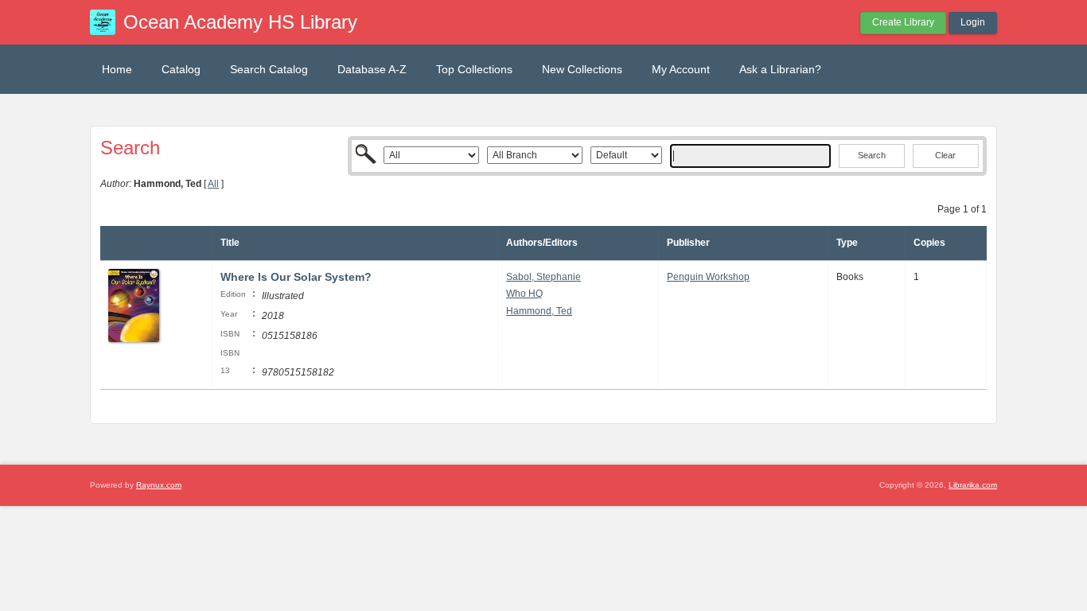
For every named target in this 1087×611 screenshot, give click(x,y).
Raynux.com (158, 485)
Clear (945, 155)
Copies (929, 242)
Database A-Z (372, 69)
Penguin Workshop (708, 276)
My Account (681, 69)
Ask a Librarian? (780, 69)
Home (117, 69)
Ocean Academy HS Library (240, 22)
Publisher (688, 242)
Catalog (181, 69)
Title (230, 242)
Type (847, 242)
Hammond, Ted (539, 311)
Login (972, 22)
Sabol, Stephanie (543, 276)
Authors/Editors (542, 242)
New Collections (582, 69)
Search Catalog (269, 69)
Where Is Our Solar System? (296, 276)
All (213, 183)
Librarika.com (973, 485)
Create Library (903, 22)
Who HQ (524, 293)
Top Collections (474, 69)
